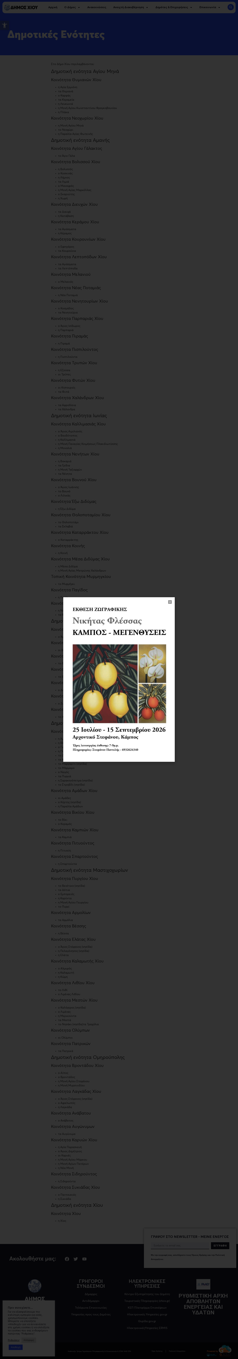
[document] (119, 679)
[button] (170, 602)
